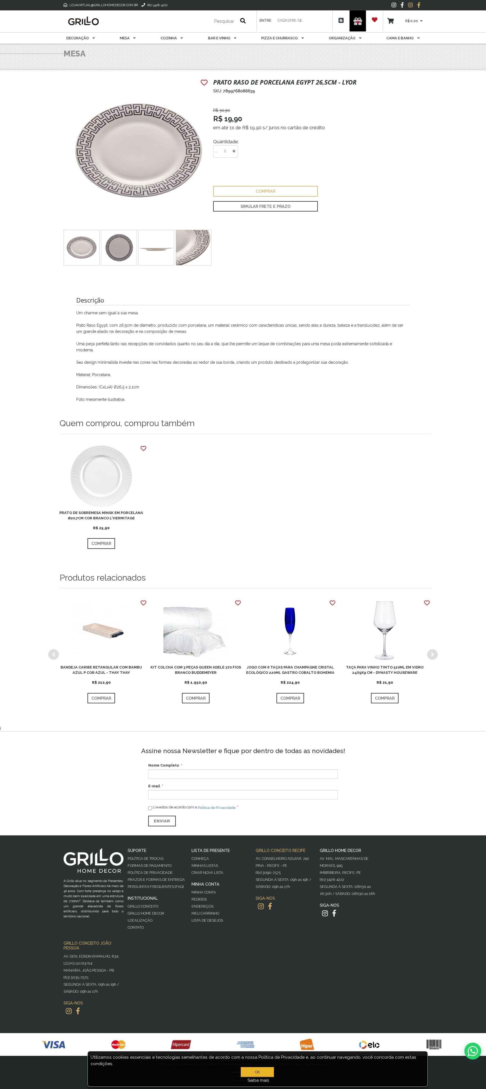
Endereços (202, 906)
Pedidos (199, 899)
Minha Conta (204, 892)
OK (257, 1072)
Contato (136, 927)
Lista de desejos (207, 920)
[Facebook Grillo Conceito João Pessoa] (78, 1011)
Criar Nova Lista (207, 872)
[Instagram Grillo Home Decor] (325, 913)
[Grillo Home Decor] (83, 21)
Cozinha (169, 38)
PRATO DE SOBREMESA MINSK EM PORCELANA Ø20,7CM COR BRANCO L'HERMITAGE (101, 515)
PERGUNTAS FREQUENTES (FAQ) (156, 887)
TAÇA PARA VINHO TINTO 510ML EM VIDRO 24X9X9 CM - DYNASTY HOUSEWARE (385, 670)
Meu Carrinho (205, 913)
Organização (342, 38)
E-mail (154, 786)
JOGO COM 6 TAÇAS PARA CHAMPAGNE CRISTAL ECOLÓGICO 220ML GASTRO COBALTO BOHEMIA (290, 670)
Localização (140, 920)
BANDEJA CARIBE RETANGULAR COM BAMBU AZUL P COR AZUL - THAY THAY (101, 670)
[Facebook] (402, 5)
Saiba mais (258, 1080)
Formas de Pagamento (150, 865)
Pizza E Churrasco (280, 38)
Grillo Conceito (143, 906)
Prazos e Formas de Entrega (156, 879)
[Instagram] (394, 5)
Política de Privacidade (150, 872)
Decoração (78, 38)
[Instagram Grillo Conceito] (410, 5)
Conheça (200, 858)
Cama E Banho (400, 38)
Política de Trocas (145, 858)
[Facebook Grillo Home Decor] (334, 913)
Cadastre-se (290, 20)
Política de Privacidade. (217, 808)
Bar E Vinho (219, 38)
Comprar (101, 543)
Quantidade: (226, 141)
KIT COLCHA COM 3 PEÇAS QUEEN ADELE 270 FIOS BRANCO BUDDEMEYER (195, 670)
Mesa (125, 38)
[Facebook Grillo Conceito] (418, 5)
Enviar (162, 821)
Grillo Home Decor (146, 913)
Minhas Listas (205, 865)
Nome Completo (163, 765)
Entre (265, 20)
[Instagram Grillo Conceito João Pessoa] (69, 1011)
